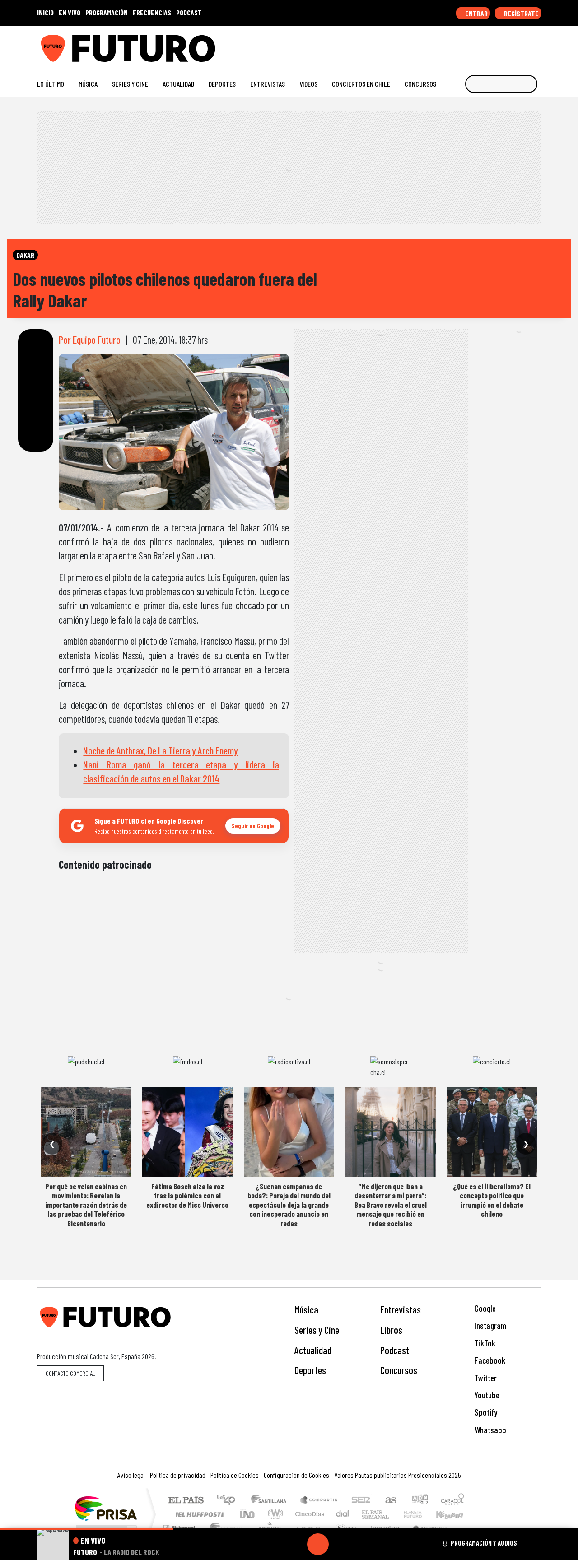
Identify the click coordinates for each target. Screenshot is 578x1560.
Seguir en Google (253, 825)
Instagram (489, 1325)
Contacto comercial (70, 1373)
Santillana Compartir (319, 1500)
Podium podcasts (180, 1525)
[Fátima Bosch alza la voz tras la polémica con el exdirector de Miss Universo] (187, 1132)
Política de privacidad (177, 1475)
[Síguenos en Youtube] (507, 44)
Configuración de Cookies (296, 1475)
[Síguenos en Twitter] (493, 44)
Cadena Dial (421, 1514)
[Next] (361, 1544)
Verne (393, 1514)
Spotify (485, 1412)
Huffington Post (197, 1514)
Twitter (485, 1378)
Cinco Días (308, 1514)
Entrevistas (267, 83)
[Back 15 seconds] (296, 1544)
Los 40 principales (229, 1500)
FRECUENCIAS (152, 12)
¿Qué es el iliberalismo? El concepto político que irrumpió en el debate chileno (492, 1200)
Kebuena (453, 1514)
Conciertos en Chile (361, 83)
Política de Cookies (234, 1475)
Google (484, 1308)
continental (342, 1514)
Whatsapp (489, 1430)
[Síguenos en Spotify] (522, 44)
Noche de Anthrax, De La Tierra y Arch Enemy (160, 750)
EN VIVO (69, 12)
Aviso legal (131, 1475)
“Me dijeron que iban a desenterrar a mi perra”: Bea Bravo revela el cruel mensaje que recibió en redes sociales (390, 1205)
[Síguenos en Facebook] (479, 44)
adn (419, 1500)
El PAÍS (186, 1500)
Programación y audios (483, 1543)
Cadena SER (360, 1500)
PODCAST (189, 12)
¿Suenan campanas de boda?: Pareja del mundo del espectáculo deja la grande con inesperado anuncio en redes (289, 1205)
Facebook (489, 1360)
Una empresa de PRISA (105, 1508)
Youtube (486, 1395)
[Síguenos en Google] (435, 44)
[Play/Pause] (318, 1544)
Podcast (394, 1350)
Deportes (222, 83)
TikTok (484, 1343)
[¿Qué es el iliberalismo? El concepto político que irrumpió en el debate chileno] (492, 1132)
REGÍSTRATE (521, 13)
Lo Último (50, 83)
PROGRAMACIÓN (106, 12)
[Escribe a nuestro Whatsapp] (536, 44)
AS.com (389, 1500)
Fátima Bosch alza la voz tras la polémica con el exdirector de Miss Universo (187, 1195)
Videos (308, 83)
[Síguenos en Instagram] (450, 44)
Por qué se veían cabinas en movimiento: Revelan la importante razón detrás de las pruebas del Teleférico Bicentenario (86, 1205)
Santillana (271, 1500)
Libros (391, 1330)
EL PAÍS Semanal (367, 1514)
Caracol (452, 1500)
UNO (248, 1514)
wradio (273, 1514)
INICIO (45, 12)
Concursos (420, 83)
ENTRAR (476, 13)
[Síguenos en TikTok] (464, 44)
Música (88, 83)
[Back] (274, 1544)
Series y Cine (130, 83)
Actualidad (178, 83)
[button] (86, 1529)
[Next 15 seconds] (339, 1544)
